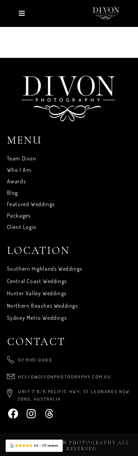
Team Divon (22, 158)
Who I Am (19, 169)
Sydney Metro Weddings (37, 317)
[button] (34, 446)
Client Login (22, 227)
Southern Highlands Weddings (44, 268)
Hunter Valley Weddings (37, 293)
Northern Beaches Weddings (42, 305)
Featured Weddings (31, 204)
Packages (19, 215)
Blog (12, 192)
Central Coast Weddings (37, 281)
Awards (16, 181)
